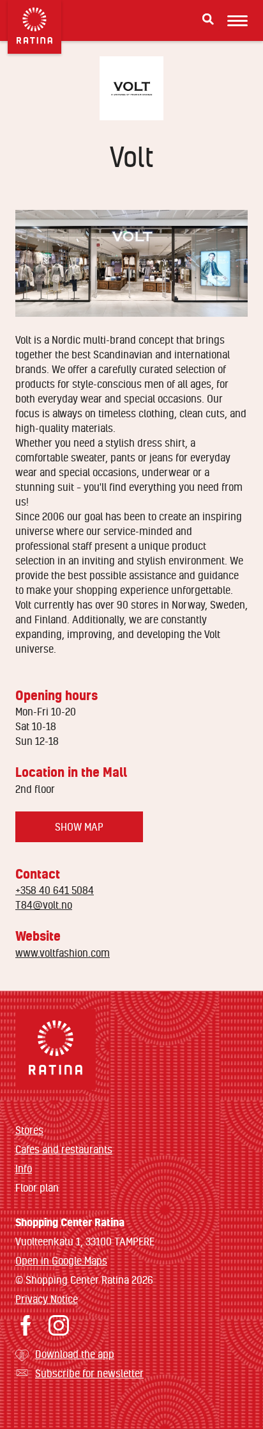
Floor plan (37, 1187)
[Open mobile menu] (237, 20)
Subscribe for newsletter (89, 1373)
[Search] (208, 19)
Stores (29, 1130)
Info (23, 1168)
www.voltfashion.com (62, 952)
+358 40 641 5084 (54, 890)
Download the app (74, 1354)
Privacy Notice (46, 1298)
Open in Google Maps (61, 1260)
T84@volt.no (43, 904)
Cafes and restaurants (63, 1149)
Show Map (79, 826)
